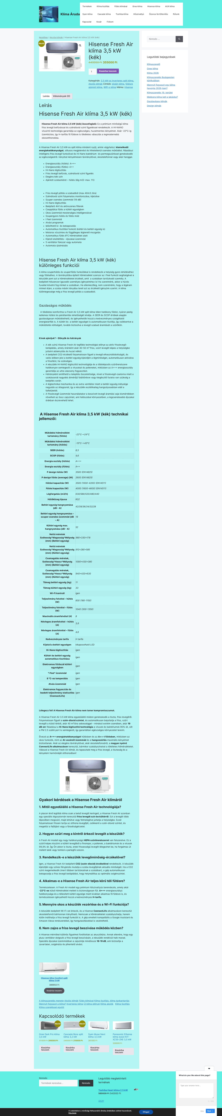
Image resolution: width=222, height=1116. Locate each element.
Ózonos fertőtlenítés (158, 14)
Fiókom (110, 22)
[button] (80, 45)
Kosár (99, 22)
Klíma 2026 (153, 73)
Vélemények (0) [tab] (61, 96)
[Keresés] (179, 39)
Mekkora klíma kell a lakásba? (162, 97)
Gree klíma (137, 6)
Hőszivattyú (138, 14)
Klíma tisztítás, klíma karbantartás (111, 1000)
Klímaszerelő (153, 64)
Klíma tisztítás (103, 6)
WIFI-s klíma (110, 87)
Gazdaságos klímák (157, 101)
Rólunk (176, 14)
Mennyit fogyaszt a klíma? (52, 1004)
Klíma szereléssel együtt (51, 1007)
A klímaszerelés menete (51, 1000)
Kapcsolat (86, 22)
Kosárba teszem (108, 71)
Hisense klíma (153, 6)
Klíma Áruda (70, 14)
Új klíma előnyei (92, 1004)
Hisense (128, 87)
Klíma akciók (106, 1004)
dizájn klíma (118, 84)
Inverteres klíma (75, 1004)
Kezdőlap (43, 37)
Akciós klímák (56, 37)
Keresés (43, 1078)
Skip (202, 1111)
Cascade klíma (104, 14)
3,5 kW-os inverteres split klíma (117, 80)
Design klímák (154, 105)
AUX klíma (169, 6)
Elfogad (146, 1112)
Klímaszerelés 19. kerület (160, 92)
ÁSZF (101, 1101)
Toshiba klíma (122, 14)
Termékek (87, 6)
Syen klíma (87, 14)
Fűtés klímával (120, 6)
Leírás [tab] (46, 96)
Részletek (72, 1113)
